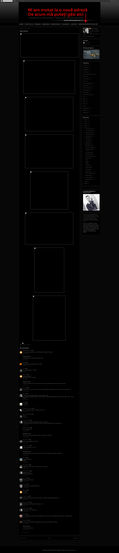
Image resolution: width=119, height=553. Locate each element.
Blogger (75, 550)
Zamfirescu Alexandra (27, 408)
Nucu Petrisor (26, 439)
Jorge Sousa (25, 496)
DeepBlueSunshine (27, 350)
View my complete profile (88, 36)
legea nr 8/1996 (93, 218)
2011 (86, 125)
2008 (86, 183)
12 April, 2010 (25, 353)
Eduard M (25, 387)
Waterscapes (86, 108)
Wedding (85, 110)
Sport (84, 99)
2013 (86, 121)
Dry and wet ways (89, 145)
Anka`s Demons (26, 445)
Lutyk (24, 402)
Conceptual (85, 72)
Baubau (87, 163)
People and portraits (87, 94)
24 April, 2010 (25, 523)
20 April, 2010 (25, 511)
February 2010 (89, 177)
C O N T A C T (74, 24)
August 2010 (89, 136)
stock (84, 101)
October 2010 (89, 132)
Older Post (76, 538)
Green (86, 159)
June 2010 (88, 140)
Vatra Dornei (88, 165)
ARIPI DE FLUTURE (27, 414)
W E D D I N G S (46, 24)
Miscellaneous (86, 90)
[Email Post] (22, 343)
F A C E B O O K (65, 24)
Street (84, 103)
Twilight (87, 161)
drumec (24, 484)
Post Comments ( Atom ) (52, 541)
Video (84, 105)
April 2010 (88, 143)
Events (84, 81)
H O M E (21, 24)
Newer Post (22, 538)
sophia (24, 393)
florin (24, 362)
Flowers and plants (87, 83)
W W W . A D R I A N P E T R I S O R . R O (88, 24)
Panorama (85, 92)
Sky (84, 96)
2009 (86, 181)
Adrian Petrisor (26, 420)
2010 (86, 127)
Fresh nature (88, 169)
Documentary (86, 78)
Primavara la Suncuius (90, 156)
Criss (24, 368)
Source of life (88, 158)
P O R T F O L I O (29, 24)
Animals (23, 344)
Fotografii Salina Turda (90, 173)
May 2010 (88, 142)
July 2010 (88, 138)
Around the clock (89, 154)
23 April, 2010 (25, 517)
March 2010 (88, 175)
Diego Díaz (25, 520)
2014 (86, 119)
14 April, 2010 (25, 475)
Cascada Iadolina (89, 152)
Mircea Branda (26, 464)
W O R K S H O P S (56, 24)
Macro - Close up (87, 87)
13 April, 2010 (25, 468)
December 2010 (89, 128)
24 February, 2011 (26, 529)
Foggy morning (88, 167)
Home (49, 538)
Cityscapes (85, 69)
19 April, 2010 (25, 505)
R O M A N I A (38, 24)
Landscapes (28, 344)
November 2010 (89, 130)
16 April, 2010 (25, 493)
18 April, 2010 (25, 499)
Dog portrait (88, 171)
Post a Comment (24, 532)
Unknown (25, 374)
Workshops (85, 112)
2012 (86, 123)
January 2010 (89, 179)
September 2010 (89, 134)
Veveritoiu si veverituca (90, 147)
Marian (24, 514)
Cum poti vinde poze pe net (89, 74)
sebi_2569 (25, 478)
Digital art (85, 76)
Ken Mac (25, 490)
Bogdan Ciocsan (26, 427)
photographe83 (26, 502)
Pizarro (24, 457)
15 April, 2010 (25, 487)
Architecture (86, 67)
